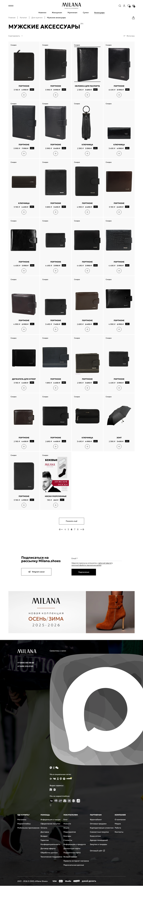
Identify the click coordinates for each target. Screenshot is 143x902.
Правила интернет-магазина (76, 861)
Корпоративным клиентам (102, 828)
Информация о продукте (74, 844)
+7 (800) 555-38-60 (25, 663)
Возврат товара (70, 857)
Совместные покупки (99, 832)
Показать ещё (71, 521)
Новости (67, 824)
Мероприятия (69, 832)
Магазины (21, 819)
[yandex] (51, 779)
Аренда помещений (99, 840)
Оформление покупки (50, 824)
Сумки (86, 12)
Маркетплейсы (24, 824)
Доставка (45, 832)
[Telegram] (54, 790)
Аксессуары (99, 12)
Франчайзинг (96, 819)
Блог (65, 819)
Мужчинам (72, 12)
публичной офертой (105, 563)
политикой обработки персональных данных (86, 565)
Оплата (44, 828)
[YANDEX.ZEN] (64, 779)
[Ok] (58, 779)
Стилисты (67, 840)
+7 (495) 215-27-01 (25, 666)
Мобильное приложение (28, 828)
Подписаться (83, 572)
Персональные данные (73, 865)
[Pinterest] (61, 779)
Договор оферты (48, 848)
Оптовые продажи (98, 824)
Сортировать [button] (14, 36)
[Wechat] (56, 767)
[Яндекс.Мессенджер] (53, 768)
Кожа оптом (95, 836)
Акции (66, 828)
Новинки (42, 12)
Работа (118, 828)
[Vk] (54, 779)
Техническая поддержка (51, 857)
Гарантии (45, 840)
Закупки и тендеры (98, 844)
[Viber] (51, 767)
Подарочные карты (72, 852)
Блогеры (67, 836)
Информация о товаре (50, 819)
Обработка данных (49, 852)
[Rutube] (51, 789)
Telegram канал (38, 572)
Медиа (118, 824)
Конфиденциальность (50, 844)
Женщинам (57, 12)
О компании (120, 819)
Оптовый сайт (96, 851)
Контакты (119, 832)
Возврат (44, 836)
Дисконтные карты (71, 848)
